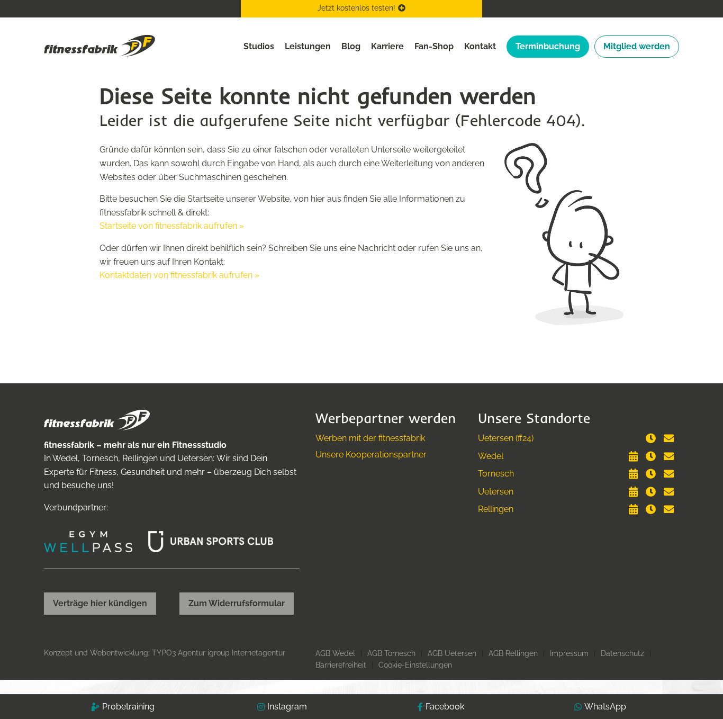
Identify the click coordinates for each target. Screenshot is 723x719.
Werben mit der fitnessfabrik (370, 438)
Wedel (490, 456)
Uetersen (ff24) (506, 438)
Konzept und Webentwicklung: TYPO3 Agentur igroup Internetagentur (164, 653)
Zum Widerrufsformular (236, 603)
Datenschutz (622, 653)
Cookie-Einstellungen (415, 665)
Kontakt (480, 46)
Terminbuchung (548, 46)
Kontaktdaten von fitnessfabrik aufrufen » (179, 275)
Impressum (569, 653)
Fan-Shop (434, 46)
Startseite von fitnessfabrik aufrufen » (172, 226)
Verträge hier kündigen (100, 603)
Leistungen (308, 46)
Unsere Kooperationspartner (371, 455)
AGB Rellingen (513, 653)
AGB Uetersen (452, 653)
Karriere (387, 46)
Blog (350, 46)
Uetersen (495, 492)
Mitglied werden (636, 46)
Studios (258, 46)
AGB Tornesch (391, 653)
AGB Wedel (335, 653)
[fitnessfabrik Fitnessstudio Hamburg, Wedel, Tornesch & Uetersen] (99, 45)
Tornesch (496, 474)
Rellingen (495, 509)
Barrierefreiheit (340, 665)
